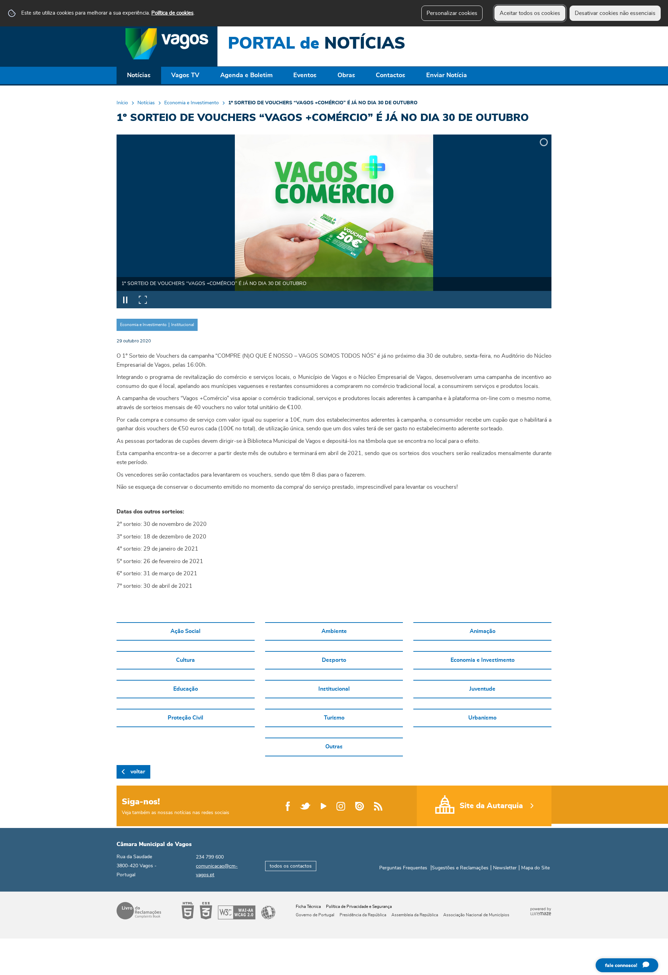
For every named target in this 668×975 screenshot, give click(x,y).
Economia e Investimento (191, 102)
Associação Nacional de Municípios (476, 915)
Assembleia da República (414, 915)
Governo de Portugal (315, 915)
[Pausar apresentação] (125, 299)
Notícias (146, 102)
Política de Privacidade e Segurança (359, 906)
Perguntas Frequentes (403, 868)
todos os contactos (291, 866)
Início (122, 102)
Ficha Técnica (308, 906)
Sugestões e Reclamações (460, 868)
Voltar (137, 771)
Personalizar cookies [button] (452, 13)
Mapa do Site (535, 868)
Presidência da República (363, 915)
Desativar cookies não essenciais (615, 13)
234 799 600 (210, 857)
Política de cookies (172, 13)
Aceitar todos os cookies (530, 13)
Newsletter (505, 868)
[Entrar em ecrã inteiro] (142, 299)
